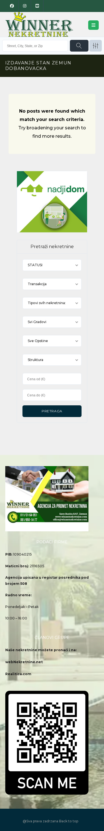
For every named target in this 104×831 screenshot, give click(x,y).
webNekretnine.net (24, 662)
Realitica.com (18, 674)
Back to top (68, 821)
